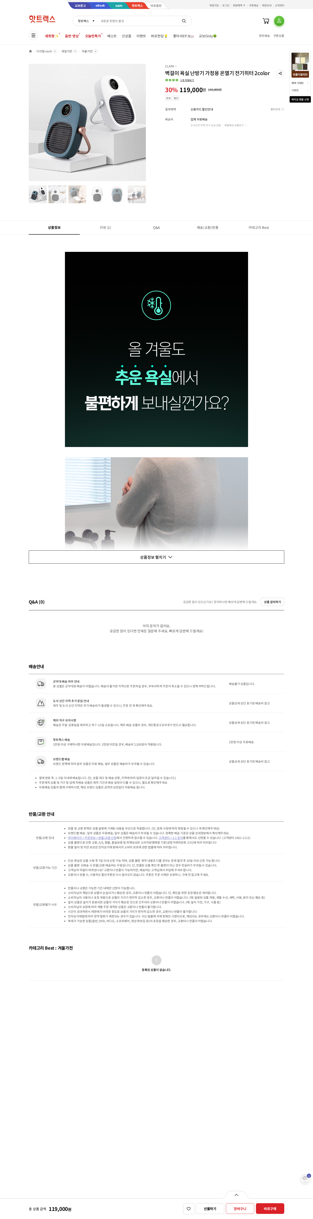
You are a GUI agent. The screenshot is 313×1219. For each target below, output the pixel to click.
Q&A (156, 227)
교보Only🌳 (208, 35)
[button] (280, 73)
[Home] (30, 51)
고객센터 (279, 5)
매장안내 (266, 5)
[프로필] (279, 21)
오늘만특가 (93, 35)
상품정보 (54, 227)
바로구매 (270, 1208)
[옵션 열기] (236, 1195)
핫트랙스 (83, 21)
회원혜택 (237, 5)
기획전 (295, 90)
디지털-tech (44, 51)
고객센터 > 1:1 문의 (171, 838)
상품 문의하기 (272, 602)
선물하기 (210, 1208)
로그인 (225, 5)
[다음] (147, 124)
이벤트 (141, 35)
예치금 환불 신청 (300, 99)
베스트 (112, 35)
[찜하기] (188, 1208)
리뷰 (105, 227)
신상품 (126, 35)
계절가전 (66, 51)
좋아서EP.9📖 (183, 35)
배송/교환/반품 (207, 227)
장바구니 (240, 1208)
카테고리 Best (258, 227)
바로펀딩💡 (159, 35)
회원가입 (214, 5)
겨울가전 (87, 51)
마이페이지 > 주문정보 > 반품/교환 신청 (92, 838)
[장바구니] (266, 21)
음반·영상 (72, 35)
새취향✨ (52, 35)
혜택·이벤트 (297, 83)
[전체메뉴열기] (33, 35)
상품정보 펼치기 (153, 557)
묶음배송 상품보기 (234, 125)
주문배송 (253, 5)
